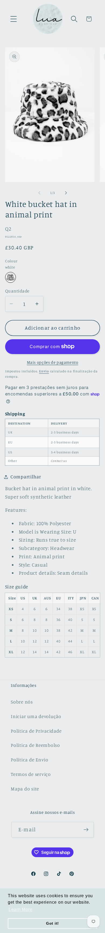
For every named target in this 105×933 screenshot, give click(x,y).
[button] (13, 19)
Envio (44, 371)
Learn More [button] (21, 909)
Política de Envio (29, 759)
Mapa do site (25, 788)
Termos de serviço (31, 774)
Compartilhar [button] (25, 476)
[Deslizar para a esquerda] (39, 193)
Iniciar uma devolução (36, 716)
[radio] (10, 277)
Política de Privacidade (36, 731)
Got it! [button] (52, 923)
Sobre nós (22, 702)
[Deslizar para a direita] (66, 193)
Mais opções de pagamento (52, 362)
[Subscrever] (86, 829)
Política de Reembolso (35, 745)
